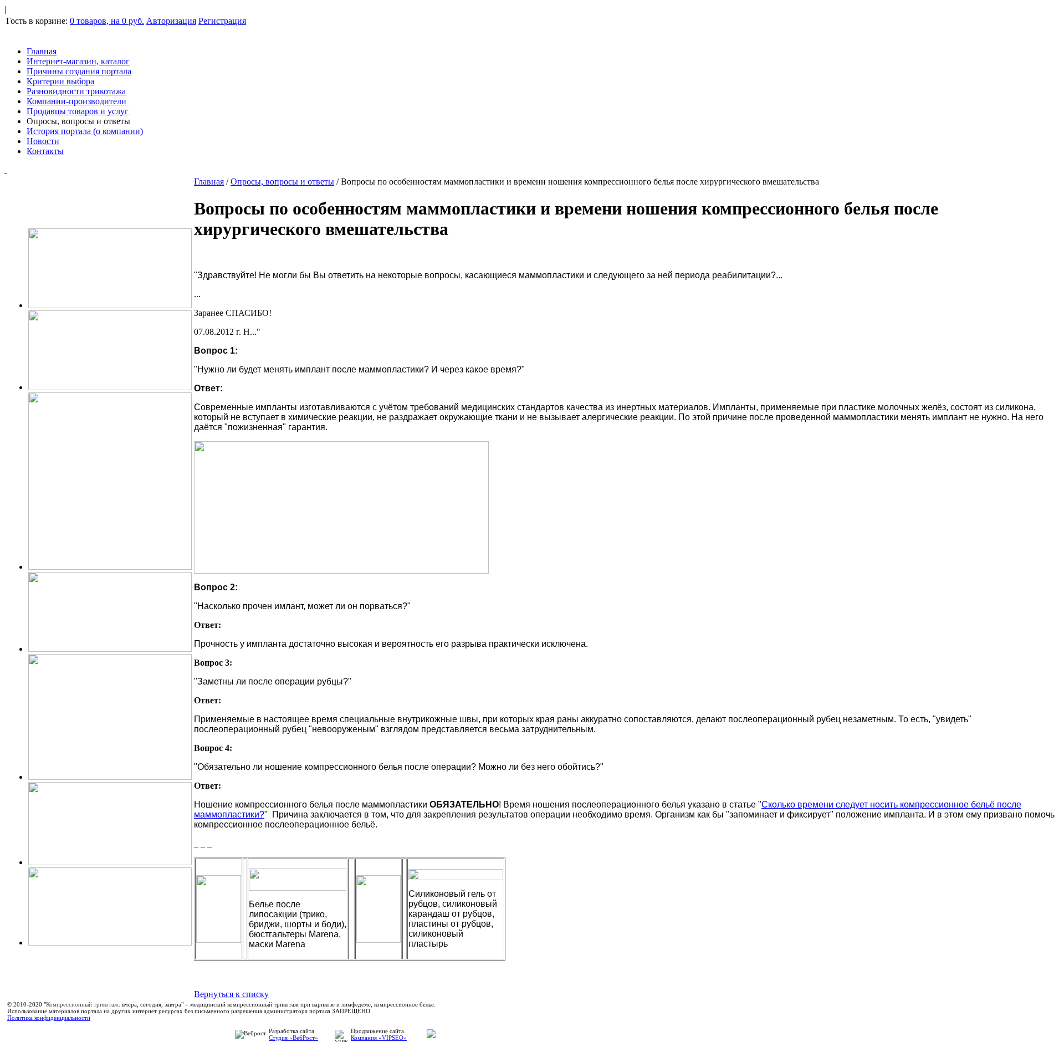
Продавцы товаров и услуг (78, 111)
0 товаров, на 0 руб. (107, 20)
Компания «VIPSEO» (379, 1037)
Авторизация (171, 20)
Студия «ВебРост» (293, 1037)
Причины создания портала (79, 71)
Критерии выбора (60, 81)
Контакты (45, 151)
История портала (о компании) (85, 131)
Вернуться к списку (231, 994)
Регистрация (222, 20)
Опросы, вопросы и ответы (282, 181)
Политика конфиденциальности (48, 1017)
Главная (42, 51)
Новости (43, 141)
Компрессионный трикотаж (82, 1004)
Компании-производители (76, 101)
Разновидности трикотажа (76, 91)
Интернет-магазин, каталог (78, 61)
